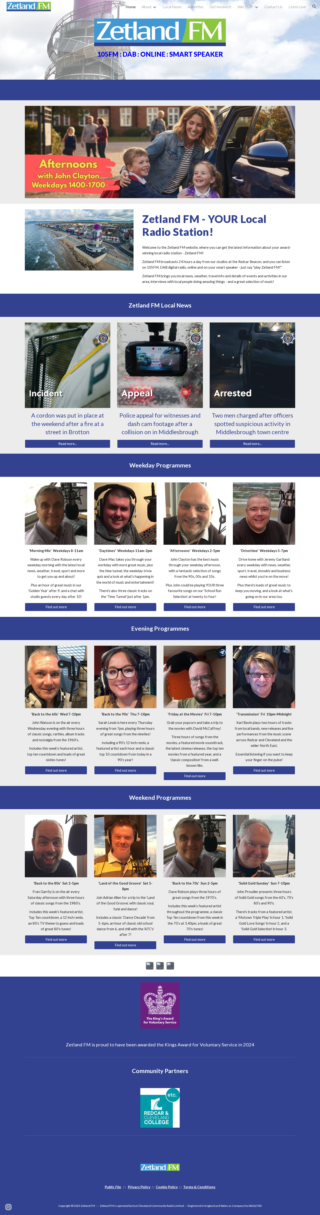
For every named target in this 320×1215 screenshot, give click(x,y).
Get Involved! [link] (220, 6)
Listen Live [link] (297, 6)
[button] (314, 6)
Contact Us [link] (273, 6)
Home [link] (131, 6)
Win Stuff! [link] (245, 6)
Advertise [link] (195, 6)
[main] (160, 53)
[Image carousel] (160, 152)
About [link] (147, 6)
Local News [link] (172, 6)
